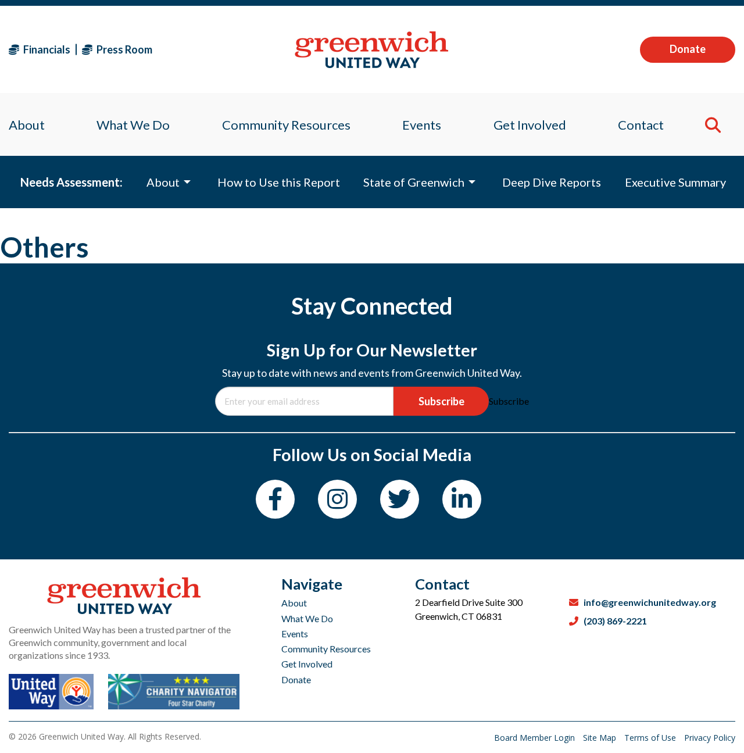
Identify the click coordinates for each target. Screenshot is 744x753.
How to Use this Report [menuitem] (278, 182)
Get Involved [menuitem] (529, 125)
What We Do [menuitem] (133, 125)
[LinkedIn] (461, 499)
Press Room (123, 49)
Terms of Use (651, 737)
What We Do (307, 618)
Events (294, 633)
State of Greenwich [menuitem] (413, 182)
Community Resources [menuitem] (286, 125)
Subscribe (441, 401)
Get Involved (306, 663)
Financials (46, 49)
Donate (688, 48)
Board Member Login (535, 737)
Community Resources (326, 648)
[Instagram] (337, 499)
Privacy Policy (709, 737)
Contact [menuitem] (641, 125)
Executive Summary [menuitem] (675, 182)
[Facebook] (275, 499)
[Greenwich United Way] (372, 49)
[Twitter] (399, 499)
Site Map (600, 737)
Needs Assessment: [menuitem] (71, 182)
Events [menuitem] (421, 125)
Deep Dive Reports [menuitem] (551, 182)
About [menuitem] (27, 125)
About (294, 602)
